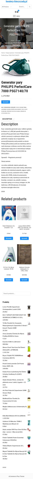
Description (7, 119)
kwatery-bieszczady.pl (16, 1)
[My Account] (15, 12)
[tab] (8, 119)
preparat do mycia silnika (13, 111)
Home (3, 53)
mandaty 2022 (20, 109)
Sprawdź (6, 102)
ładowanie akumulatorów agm (9, 109)
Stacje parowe (10, 53)
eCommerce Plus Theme (16, 476)
